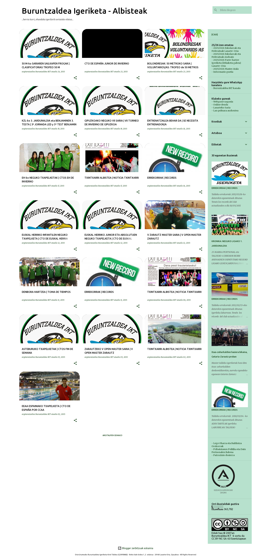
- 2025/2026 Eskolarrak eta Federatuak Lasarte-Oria (226, 49)
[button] (75, 78)
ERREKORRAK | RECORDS (224, 188)
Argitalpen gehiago (112, 435)
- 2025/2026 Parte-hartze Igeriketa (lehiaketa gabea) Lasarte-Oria (226, 63)
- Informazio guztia (222, 71)
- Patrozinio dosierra (223, 455)
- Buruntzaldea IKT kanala (226, 88)
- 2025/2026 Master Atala (225, 68)
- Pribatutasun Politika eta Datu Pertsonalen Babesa (229, 451)
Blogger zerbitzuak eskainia (137, 548)
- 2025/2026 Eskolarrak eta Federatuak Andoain (226, 55)
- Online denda (220, 104)
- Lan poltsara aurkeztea (225, 110)
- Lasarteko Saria (221, 107)
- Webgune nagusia (222, 101)
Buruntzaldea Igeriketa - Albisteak (84, 10)
